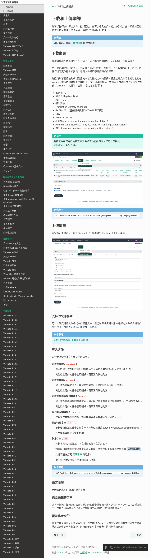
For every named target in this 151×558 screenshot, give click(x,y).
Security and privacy (12, 292)
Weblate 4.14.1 (10, 355)
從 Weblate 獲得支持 (13, 166)
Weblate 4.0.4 (9, 517)
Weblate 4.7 (9, 434)
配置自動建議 (9, 118)
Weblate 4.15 (9, 346)
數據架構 (7, 283)
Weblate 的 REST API (13, 46)
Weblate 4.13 (9, 368)
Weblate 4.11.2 (10, 386)
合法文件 (7, 171)
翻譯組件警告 (9, 211)
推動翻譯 (7, 228)
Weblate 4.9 (9, 412)
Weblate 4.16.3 (10, 320)
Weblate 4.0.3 (9, 521)
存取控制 (7, 88)
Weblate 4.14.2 (10, 350)
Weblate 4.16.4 (10, 315)
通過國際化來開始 (11, 182)
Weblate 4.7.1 (9, 429)
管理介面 (7, 162)
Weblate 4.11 (9, 394)
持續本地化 (8, 101)
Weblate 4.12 (9, 381)
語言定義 (7, 96)
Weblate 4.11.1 (10, 390)
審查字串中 (8, 224)
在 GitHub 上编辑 (134, 6)
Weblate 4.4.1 (9, 473)
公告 (5, 144)
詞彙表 (6, 15)
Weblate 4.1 (9, 512)
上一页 (60, 535)
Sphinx (61, 552)
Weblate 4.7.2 (9, 425)
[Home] (53, 6)
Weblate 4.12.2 (10, 372)
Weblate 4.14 (9, 359)
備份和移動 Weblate (12, 79)
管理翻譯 (7, 219)
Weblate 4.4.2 (9, 469)
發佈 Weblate (9, 287)
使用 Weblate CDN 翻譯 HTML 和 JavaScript (18, 200)
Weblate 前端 (9, 270)
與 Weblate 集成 (10, 186)
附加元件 (7, 123)
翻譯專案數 (8, 92)
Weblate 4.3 (9, 491)
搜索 (5, 24)
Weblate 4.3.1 (9, 486)
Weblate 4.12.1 (10, 377)
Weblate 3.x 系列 (11, 539)
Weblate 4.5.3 (9, 451)
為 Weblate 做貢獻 (11, 243)
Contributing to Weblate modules (18, 296)
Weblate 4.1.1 (9, 508)
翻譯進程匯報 (9, 232)
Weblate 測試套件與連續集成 (16, 278)
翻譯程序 (7, 109)
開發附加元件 (9, 265)
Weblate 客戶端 (10, 50)
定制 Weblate (9, 158)
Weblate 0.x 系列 (11, 552)
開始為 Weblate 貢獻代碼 (15, 248)
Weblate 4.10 (9, 403)
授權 (5, 305)
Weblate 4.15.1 (10, 342)
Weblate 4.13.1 (10, 364)
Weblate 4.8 (9, 421)
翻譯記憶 (7, 127)
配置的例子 (8, 136)
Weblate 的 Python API (13, 55)
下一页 (135, 535)
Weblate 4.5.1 (9, 460)
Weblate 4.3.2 (9, 482)
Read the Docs (96, 552)
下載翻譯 (9, 7)
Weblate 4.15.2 (10, 337)
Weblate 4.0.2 (9, 526)
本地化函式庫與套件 (12, 206)
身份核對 (7, 83)
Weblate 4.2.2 (9, 495)
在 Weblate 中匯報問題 (14, 274)
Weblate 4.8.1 (9, 416)
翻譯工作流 (8, 28)
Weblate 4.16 (9, 333)
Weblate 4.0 (9, 534)
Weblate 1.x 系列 (11, 547)
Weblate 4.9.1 (9, 407)
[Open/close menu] (2, 2)
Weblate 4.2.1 (9, 499)
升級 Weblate (9, 74)
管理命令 (7, 140)
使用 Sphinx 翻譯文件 (13, 195)
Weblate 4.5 (9, 464)
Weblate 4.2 (9, 504)
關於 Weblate (9, 300)
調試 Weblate (9, 257)
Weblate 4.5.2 (9, 456)
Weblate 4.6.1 (9, 442)
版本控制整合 (9, 42)
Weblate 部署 (9, 70)
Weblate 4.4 (9, 477)
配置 (5, 131)
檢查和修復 (8, 20)
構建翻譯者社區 (10, 215)
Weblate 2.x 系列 (11, 543)
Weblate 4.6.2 (9, 438)
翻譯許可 (7, 105)
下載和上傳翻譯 (10, 2)
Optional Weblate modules (15, 153)
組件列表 (7, 149)
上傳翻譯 (9, 11)
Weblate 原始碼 (10, 252)
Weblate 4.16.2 (10, 324)
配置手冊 (7, 66)
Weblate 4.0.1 (9, 530)
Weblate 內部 (9, 261)
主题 (82, 552)
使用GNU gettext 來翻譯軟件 (16, 190)
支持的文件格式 (10, 37)
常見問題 (7, 33)
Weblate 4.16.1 (10, 329)
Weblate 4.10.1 (10, 399)
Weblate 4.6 (9, 447)
